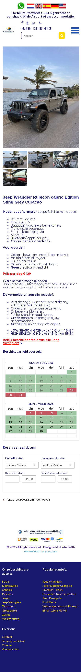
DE (35, 28)
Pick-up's (7, 594)
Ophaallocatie (14, 458)
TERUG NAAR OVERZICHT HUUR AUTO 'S (28, 499)
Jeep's (6, 598)
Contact (7, 637)
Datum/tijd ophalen (15, 472)
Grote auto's (9, 610)
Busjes (6, 614)
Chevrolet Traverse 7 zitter (59, 594)
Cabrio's (7, 589)
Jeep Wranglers (11, 602)
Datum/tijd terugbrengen (54, 472)
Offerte (7, 645)
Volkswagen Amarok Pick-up (59, 606)
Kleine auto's (10, 585)
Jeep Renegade (52, 598)
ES (41, 28)
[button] (75, 29)
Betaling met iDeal (13, 641)
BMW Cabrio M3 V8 (54, 610)
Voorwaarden (10, 649)
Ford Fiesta (49, 602)
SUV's (5, 581)
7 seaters (8, 606)
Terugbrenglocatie (53, 458)
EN (29, 28)
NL (23, 28)
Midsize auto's (10, 618)
